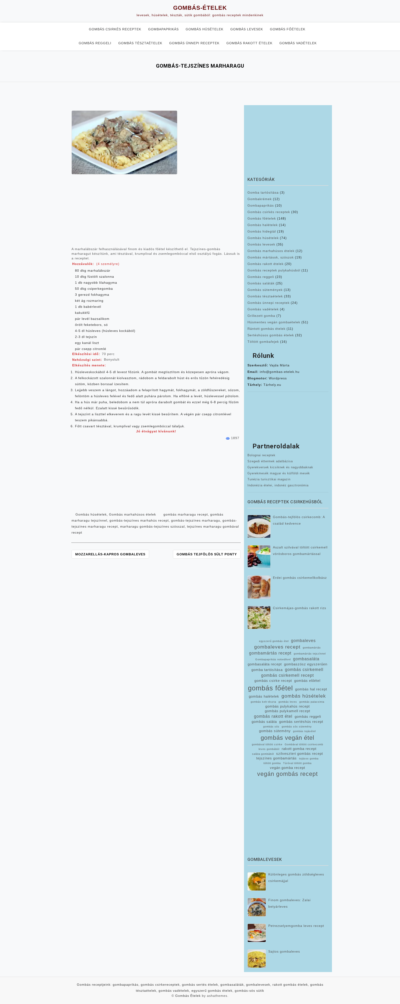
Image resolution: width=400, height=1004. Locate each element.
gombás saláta (264, 722)
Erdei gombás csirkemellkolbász (300, 577)
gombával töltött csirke (267, 744)
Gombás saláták (261, 283)
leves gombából (269, 749)
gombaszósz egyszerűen (305, 664)
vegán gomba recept (287, 768)
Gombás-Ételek (200, 7)
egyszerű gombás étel (274, 641)
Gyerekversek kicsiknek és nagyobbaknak (280, 467)
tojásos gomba (309, 758)
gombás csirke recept (273, 681)
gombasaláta (306, 659)
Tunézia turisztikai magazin (269, 479)
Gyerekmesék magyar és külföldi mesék (278, 473)
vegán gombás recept (287, 774)
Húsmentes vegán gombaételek (273, 322)
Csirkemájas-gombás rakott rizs (299, 608)
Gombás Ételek (188, 996)
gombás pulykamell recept (287, 711)
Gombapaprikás (163, 29)
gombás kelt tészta (263, 701)
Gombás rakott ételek (249, 43)
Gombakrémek (259, 199)
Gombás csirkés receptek (115, 29)
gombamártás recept (270, 653)
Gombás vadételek (298, 43)
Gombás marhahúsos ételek (132, 514)
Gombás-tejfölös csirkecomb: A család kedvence (299, 520)
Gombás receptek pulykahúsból (273, 270)
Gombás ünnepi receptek (194, 43)
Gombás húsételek (204, 29)
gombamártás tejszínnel (310, 653)
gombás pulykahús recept (287, 706)
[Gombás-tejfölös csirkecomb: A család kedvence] (259, 526)
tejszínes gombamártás (276, 758)
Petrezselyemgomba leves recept (296, 926)
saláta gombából (263, 753)
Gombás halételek (262, 225)
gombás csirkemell (304, 669)
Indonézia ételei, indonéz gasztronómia (278, 485)
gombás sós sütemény (297, 726)
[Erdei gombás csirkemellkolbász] (259, 587)
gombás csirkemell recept (287, 675)
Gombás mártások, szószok (270, 257)
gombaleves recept (277, 646)
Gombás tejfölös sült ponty (207, 554)
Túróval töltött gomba (297, 763)
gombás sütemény (275, 731)
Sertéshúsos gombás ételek (270, 335)
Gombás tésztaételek (140, 43)
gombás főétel (270, 688)
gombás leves (287, 701)
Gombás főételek (287, 29)
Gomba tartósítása (263, 192)
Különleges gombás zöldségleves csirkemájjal (296, 877)
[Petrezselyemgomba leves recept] (256, 933)
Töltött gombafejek (263, 341)
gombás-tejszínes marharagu (195, 520)
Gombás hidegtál (261, 231)
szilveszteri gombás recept (299, 753)
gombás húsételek (303, 696)
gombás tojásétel (304, 731)
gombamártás (312, 647)
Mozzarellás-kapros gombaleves (110, 554)
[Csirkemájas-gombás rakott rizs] (259, 617)
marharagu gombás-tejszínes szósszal (152, 526)
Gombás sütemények (265, 290)
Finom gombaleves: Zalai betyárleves (289, 903)
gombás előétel (307, 681)
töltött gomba (272, 763)
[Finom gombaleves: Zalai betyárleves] (256, 907)
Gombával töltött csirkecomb (304, 744)
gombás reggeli (308, 716)
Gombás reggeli (95, 43)
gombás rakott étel (273, 716)
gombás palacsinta (311, 701)
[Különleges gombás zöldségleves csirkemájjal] (256, 881)
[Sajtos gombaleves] (256, 958)
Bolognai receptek (261, 455)
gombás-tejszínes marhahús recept (139, 520)
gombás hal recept (311, 689)
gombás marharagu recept (185, 514)
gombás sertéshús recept (301, 722)
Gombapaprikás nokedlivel (273, 659)
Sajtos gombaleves (284, 951)
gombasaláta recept (265, 664)
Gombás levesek (246, 29)
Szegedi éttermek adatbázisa (270, 461)
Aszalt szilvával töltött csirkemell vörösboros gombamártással (300, 550)
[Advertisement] (156, 212)
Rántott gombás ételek (266, 328)
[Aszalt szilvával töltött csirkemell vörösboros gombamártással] (259, 556)
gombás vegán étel (287, 737)
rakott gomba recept (299, 749)
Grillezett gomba (261, 316)
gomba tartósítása (267, 670)
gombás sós (271, 726)
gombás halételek (264, 696)
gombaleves (303, 640)
